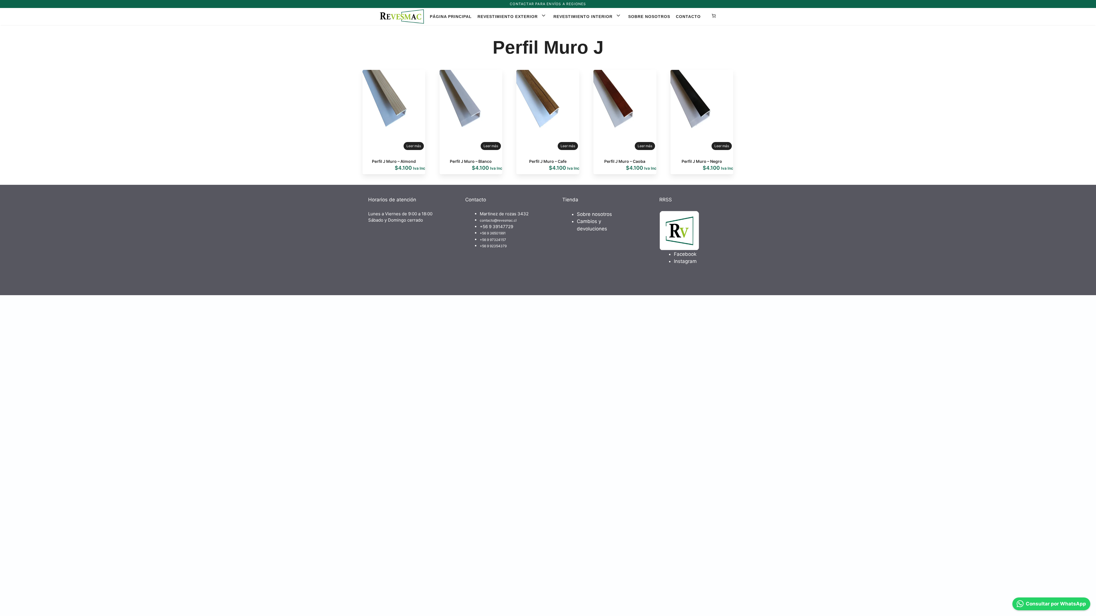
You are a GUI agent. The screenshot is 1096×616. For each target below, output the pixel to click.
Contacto (688, 16)
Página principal (451, 16)
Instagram (685, 261)
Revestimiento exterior (508, 16)
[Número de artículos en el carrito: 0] (713, 16)
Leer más (413, 146)
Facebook (685, 254)
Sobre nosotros (649, 16)
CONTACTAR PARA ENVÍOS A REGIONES (548, 4)
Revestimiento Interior (583, 16)
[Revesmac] (402, 16)
